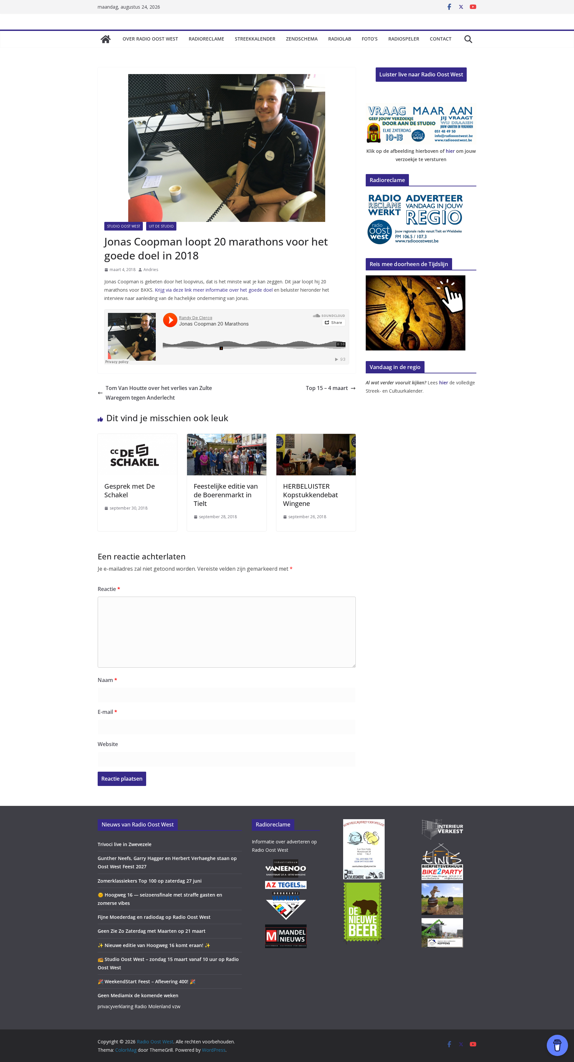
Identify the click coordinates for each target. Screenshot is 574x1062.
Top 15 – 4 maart (327, 388)
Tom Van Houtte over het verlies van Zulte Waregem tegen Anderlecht (159, 392)
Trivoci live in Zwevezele (124, 844)
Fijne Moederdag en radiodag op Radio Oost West (154, 917)
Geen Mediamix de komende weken (138, 995)
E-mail (107, 712)
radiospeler (403, 39)
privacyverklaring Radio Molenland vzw (139, 1006)
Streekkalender (255, 39)
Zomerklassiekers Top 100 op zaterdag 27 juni (150, 881)
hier (450, 151)
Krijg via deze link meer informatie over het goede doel (214, 290)
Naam (107, 680)
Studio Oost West (123, 226)
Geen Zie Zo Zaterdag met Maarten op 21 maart (152, 931)
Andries (151, 269)
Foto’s (370, 39)
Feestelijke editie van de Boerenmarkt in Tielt (226, 495)
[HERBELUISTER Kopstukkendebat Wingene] (316, 438)
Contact (440, 39)
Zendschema (302, 39)
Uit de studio (161, 226)
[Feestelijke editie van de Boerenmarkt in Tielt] (226, 438)
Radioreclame (206, 39)
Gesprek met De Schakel (129, 490)
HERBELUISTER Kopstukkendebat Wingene (310, 495)
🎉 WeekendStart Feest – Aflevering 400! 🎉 (146, 981)
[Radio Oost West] (106, 39)
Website (108, 744)
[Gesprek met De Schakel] (137, 438)
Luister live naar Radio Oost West (421, 74)
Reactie (109, 589)
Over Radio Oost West (150, 39)
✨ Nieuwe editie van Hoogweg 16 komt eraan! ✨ (154, 945)
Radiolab (339, 39)
